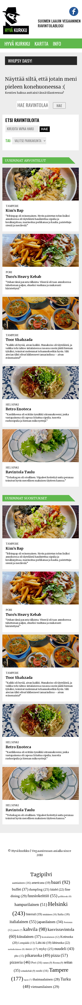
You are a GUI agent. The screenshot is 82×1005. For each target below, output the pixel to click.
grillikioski (64, 896)
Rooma (58, 962)
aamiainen (21, 882)
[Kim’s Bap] (40, 184)
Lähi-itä (43, 942)
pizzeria (20, 962)
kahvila (35, 929)
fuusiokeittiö (42, 895)
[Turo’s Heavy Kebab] (40, 250)
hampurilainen (31, 904)
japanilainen (50, 922)
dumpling (39, 889)
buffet (20, 889)
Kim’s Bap (14, 210)
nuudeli (64, 948)
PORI (9, 272)
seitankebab (28, 971)
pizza (59, 955)
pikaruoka (37, 955)
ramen (47, 962)
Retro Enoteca (18, 409)
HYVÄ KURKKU (17, 43)
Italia (64, 914)
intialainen (50, 914)
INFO (57, 43)
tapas (28, 980)
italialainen (23, 921)
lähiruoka (61, 943)
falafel (57, 889)
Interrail (34, 914)
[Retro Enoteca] (40, 382)
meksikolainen (16, 949)
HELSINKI (12, 404)
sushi (42, 970)
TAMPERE (12, 206)
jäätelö (17, 930)
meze (31, 949)
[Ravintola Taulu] (40, 445)
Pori (36, 962)
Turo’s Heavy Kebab (23, 277)
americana (41, 882)
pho (19, 955)
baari (60, 882)
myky (46, 949)
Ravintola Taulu (20, 472)
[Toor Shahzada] (40, 313)
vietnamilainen (45, 987)
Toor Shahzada (19, 340)
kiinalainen (29, 936)
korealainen (51, 936)
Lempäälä (26, 942)
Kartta (41, 43)
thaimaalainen (46, 979)
